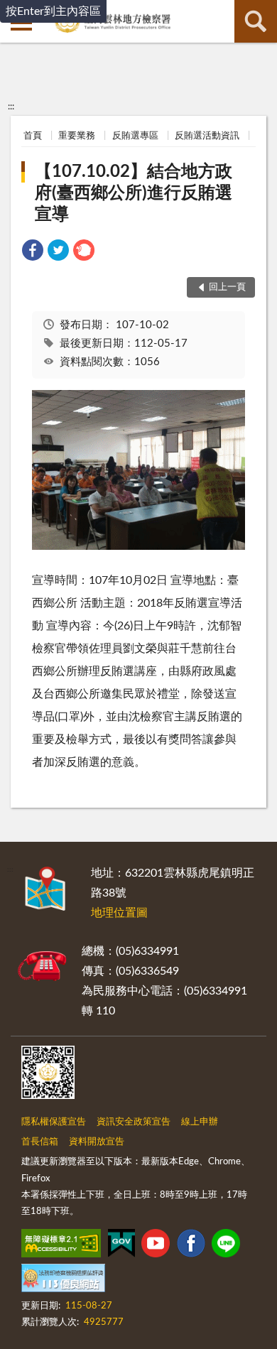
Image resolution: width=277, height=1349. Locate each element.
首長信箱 (39, 1142)
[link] (32, 252)
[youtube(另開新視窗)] (155, 1246)
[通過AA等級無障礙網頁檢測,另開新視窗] (61, 1246)
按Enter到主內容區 (53, 11)
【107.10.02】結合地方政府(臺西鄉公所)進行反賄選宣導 (133, 193)
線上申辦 (199, 1122)
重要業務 (76, 136)
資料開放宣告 (96, 1142)
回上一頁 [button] (227, 287)
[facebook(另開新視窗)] (191, 1246)
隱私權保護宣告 (53, 1122)
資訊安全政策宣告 (133, 1122)
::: (11, 106)
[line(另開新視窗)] (226, 1246)
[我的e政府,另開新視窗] (121, 1246)
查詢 (255, 21)
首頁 (32, 136)
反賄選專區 (135, 136)
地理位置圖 (119, 913)
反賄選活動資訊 (207, 136)
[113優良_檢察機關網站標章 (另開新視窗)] (63, 1281)
